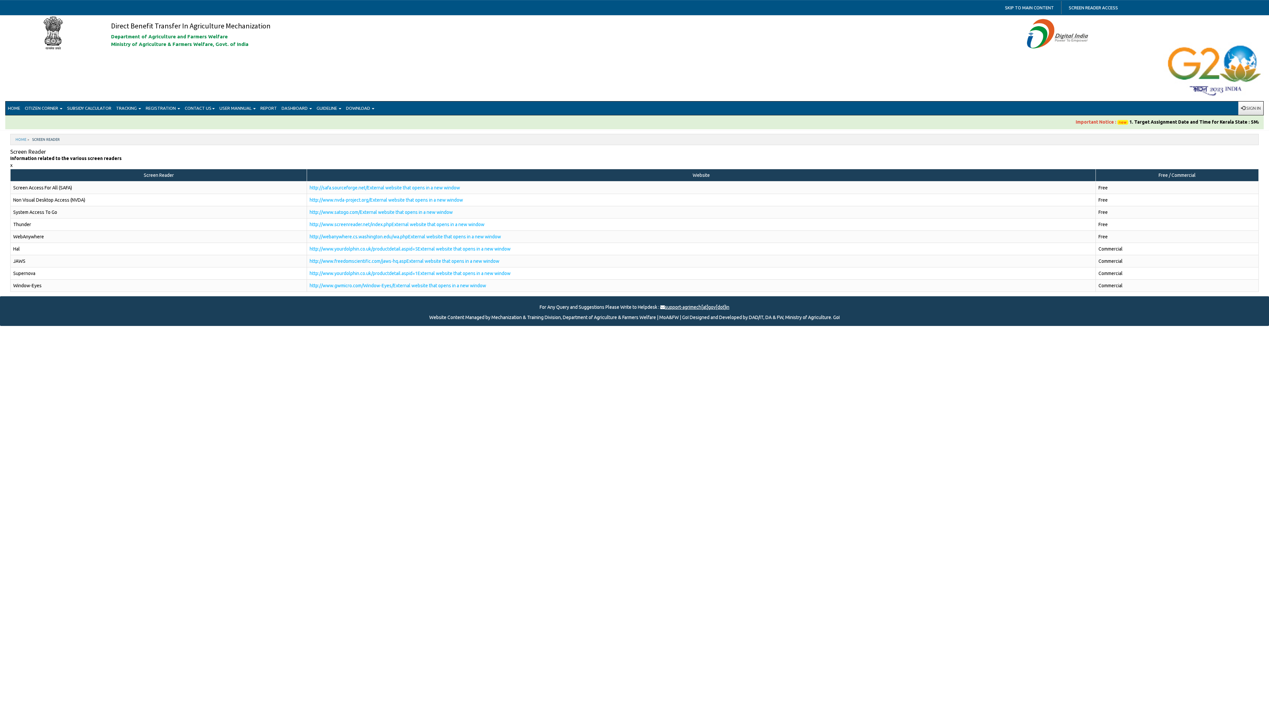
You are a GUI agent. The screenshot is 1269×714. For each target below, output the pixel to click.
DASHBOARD (295, 108)
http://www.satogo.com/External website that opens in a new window (381, 212)
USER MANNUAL (235, 108)
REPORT (268, 108)
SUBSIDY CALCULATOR (89, 108)
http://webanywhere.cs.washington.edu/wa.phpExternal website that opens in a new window (405, 236)
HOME (14, 108)
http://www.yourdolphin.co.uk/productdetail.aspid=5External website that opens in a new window (410, 249)
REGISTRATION (161, 108)
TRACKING (127, 108)
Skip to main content (1029, 7)
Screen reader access (1093, 7)
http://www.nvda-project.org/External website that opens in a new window (386, 200)
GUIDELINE (327, 108)
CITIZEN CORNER (42, 108)
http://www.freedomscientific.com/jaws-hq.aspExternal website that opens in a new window (404, 261)
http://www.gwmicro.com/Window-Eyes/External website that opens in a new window (398, 285)
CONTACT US (198, 108)
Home (21, 139)
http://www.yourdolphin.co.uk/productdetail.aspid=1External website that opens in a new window (410, 273)
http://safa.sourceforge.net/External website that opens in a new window (385, 187)
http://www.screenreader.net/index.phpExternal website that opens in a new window (397, 224)
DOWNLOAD (358, 108)
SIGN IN (1253, 108)
